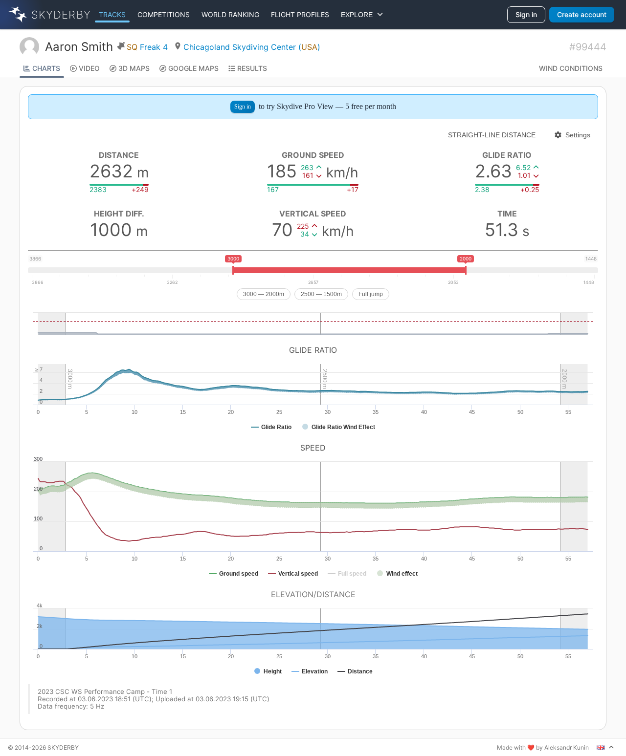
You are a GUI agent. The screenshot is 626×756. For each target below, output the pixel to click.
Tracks (112, 14)
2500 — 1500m (321, 294)
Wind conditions (571, 68)
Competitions (163, 14)
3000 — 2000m (263, 294)
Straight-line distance (492, 135)
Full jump (370, 294)
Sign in (526, 14)
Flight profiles (300, 14)
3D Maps (134, 68)
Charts (46, 68)
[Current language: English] (605, 747)
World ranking (230, 14)
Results (252, 68)
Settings (577, 135)
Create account (581, 14)
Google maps (193, 68)
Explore (359, 15)
